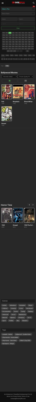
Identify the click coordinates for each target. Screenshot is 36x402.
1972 (10, 39)
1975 (19, 39)
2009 (32, 46)
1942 (10, 32)
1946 (23, 32)
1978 (29, 39)
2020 (8, 51)
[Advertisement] (18, 148)
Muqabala (16, 101)
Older (3, 55)
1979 (32, 39)
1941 (7, 32)
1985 (19, 42)
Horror (14, 314)
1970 (3, 39)
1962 (10, 37)
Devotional (29, 308)
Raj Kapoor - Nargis (8, 343)
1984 (16, 42)
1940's (7, 55)
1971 (7, 39)
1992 (10, 44)
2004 (16, 46)
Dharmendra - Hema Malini (10, 337)
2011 (7, 48)
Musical (4, 317)
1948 (29, 32)
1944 (16, 32)
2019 (32, 48)
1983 (13, 42)
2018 (29, 48)
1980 (3, 42)
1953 (13, 35)
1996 (23, 44)
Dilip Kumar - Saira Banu (9, 340)
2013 (13, 48)
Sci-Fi (29, 317)
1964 (16, 37)
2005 (19, 46)
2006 (23, 46)
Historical (5, 314)
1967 (26, 37)
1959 (32, 35)
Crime (21, 308)
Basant (4, 123)
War (18, 320)
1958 (29, 35)
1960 (3, 37)
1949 (32, 32)
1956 (23, 35)
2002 (10, 46)
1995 (19, 44)
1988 (29, 42)
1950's (11, 55)
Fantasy (30, 311)
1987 (26, 42)
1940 (3, 32)
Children (4, 308)
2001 (7, 46)
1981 (7, 42)
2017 (26, 48)
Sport (4, 320)
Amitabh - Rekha (7, 334)
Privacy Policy (17, 396)
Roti (3, 101)
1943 (13, 32)
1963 (13, 37)
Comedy (13, 308)
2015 (19, 48)
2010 (3, 48)
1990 (3, 44)
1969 (32, 37)
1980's (25, 55)
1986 (23, 42)
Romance (21, 317)
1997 (26, 44)
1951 (7, 35)
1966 (23, 37)
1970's (20, 55)
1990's (29, 55)
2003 (13, 46)
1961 (7, 37)
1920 (3, 225)
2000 (3, 46)
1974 (16, 39)
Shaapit (15, 225)
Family (23, 311)
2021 (11, 51)
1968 (29, 37)
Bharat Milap (28, 101)
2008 (29, 46)
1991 (7, 44)
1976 (23, 39)
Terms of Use (25, 396)
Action (4, 305)
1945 (19, 32)
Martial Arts (22, 314)
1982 (10, 42)
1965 (19, 37)
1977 (26, 39)
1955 (19, 35)
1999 (32, 44)
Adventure (13, 305)
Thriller (11, 320)
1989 (32, 42)
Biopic (30, 305)
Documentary (6, 311)
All (27, 51)
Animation (22, 305)
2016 (23, 48)
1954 (16, 35)
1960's (16, 55)
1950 (3, 35)
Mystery (12, 317)
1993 (13, 44)
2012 (10, 48)
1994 (16, 44)
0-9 (2, 59)
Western (24, 320)
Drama (16, 311)
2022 (14, 51)
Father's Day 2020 (25, 340)
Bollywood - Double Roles (23, 334)
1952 (10, 35)
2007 (26, 46)
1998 (29, 44)
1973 (13, 39)
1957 (26, 35)
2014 (16, 48)
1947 (26, 32)
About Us (9, 396)
